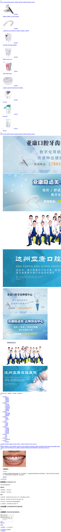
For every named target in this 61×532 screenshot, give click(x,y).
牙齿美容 (16, 57)
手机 (1, 516)
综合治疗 (16, 128)
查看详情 (5, 477)
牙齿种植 (16, 14)
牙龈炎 (7, 73)
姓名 (1, 514)
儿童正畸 (5, 30)
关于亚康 (4, 2)
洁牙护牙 (16, 114)
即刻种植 (17, 16)
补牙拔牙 (16, 99)
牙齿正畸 (16, 28)
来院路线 (25, 2)
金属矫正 (23, 30)
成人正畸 (9, 30)
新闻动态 (13, 2)
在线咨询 (33, 2)
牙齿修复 (16, 42)
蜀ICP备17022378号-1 (8, 525)
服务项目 (21, 2)
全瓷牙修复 (5, 45)
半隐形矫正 (18, 30)
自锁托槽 (27, 30)
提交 (4, 522)
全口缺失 (13, 16)
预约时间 (2, 517)
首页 (1, 2)
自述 (1, 521)
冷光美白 (8, 59)
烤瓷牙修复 (10, 45)
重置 (1, 522)
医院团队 (17, 2)
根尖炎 (10, 73)
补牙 (4, 102)
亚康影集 (29, 2)
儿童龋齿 (5, 87)
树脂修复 (15, 45)
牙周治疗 (16, 71)
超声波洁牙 (5, 116)
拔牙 (6, 102)
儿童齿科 (16, 85)
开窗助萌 (21, 87)
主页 (6, 393)
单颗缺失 (5, 16)
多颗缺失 (9, 16)
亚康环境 (8, 2)
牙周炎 (4, 73)
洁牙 (11, 59)
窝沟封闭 (17, 87)
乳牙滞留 (13, 87)
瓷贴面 (4, 59)
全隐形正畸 (13, 30)
